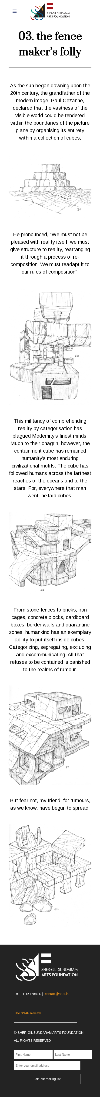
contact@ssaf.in (57, 994)
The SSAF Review (27, 1013)
